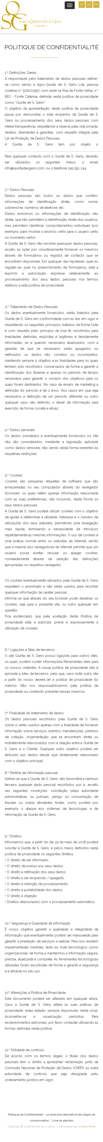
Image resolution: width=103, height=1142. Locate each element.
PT (81, 4)
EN (89, 4)
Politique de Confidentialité (25, 1114)
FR (96, 4)
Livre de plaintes (62, 1120)
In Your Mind (87, 1126)
